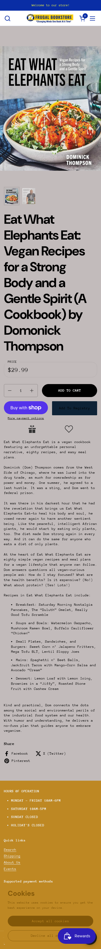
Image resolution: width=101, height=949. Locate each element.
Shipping (12, 856)
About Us (12, 862)
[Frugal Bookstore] (50, 18)
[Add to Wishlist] (69, 429)
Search (10, 850)
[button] (7, 18)
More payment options (26, 418)
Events (10, 869)
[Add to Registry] (32, 429)
